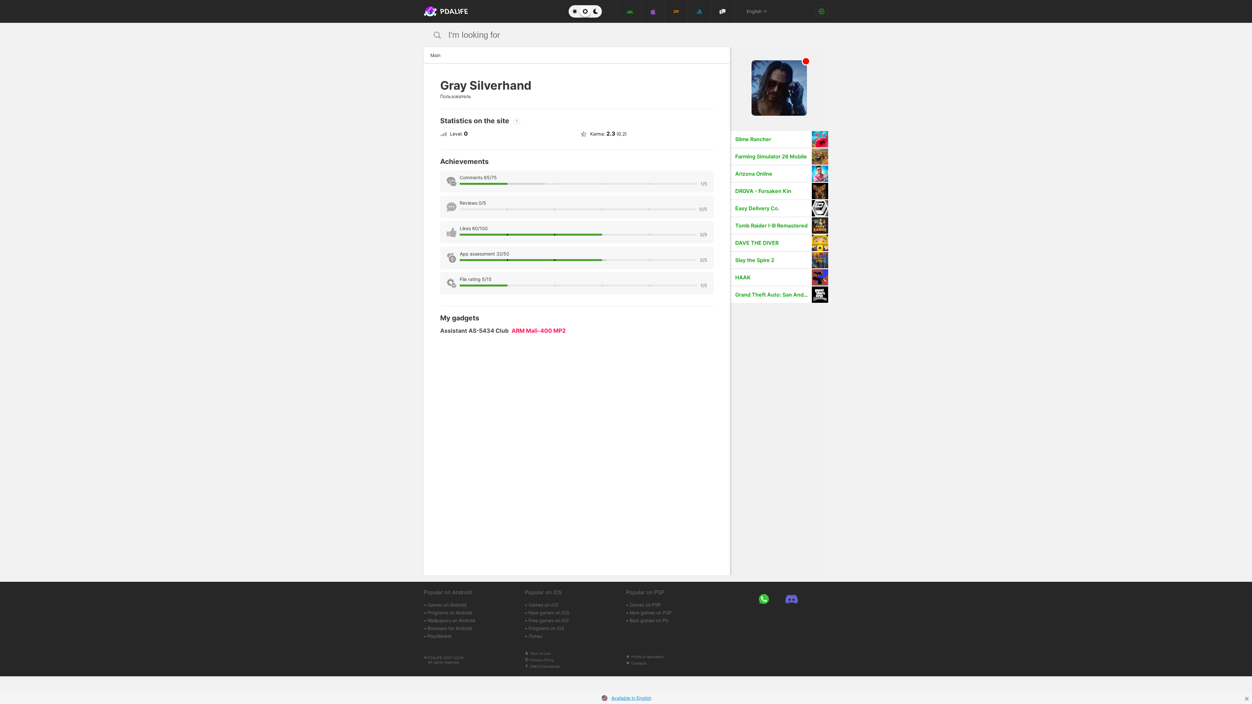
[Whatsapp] (763, 598)
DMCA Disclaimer (545, 666)
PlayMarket (439, 636)
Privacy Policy (542, 660)
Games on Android (447, 605)
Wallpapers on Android (451, 620)
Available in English (631, 698)
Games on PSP (645, 605)
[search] (614, 35)
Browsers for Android (449, 628)
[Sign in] (821, 11)
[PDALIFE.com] (444, 11)
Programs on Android (449, 612)
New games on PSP (651, 612)
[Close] (1247, 699)
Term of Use (540, 653)
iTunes (535, 636)
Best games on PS (649, 620)
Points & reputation (647, 656)
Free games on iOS (549, 620)
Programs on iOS (546, 628)
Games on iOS (544, 605)
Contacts (639, 663)
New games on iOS (549, 612)
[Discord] (791, 598)
